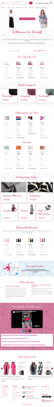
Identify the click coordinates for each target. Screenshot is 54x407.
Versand (7, 71)
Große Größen (31, 7)
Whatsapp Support (40, 50)
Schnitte (9, 7)
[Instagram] (30, 328)
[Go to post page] (13, 366)
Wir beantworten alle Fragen (42, 51)
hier (41, 39)
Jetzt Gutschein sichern (16, 51)
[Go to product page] (6, 63)
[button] (4, 19)
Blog (21, 7)
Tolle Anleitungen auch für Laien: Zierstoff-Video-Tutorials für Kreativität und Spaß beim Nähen (23, 342)
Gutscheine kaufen (15, 50)
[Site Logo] (3, 3)
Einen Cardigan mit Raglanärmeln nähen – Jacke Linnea (13, 374)
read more (3, 376)
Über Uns (17, 7)
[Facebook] (24, 328)
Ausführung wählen (8, 137)
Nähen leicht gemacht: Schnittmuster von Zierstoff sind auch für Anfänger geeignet (21, 339)
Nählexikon (25, 7)
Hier (29, 39)
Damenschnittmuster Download (41, 7)
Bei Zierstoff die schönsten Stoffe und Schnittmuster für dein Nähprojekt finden (19, 333)
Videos (13, 7)
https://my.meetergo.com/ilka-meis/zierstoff (32, 394)
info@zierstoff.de (22, 43)
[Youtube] (27, 328)
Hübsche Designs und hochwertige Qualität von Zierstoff (15, 336)
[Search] (30, 3)
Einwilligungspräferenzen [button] (46, 397)
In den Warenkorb (9, 77)
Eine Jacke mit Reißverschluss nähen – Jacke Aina (39, 374)
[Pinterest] (46, 385)
